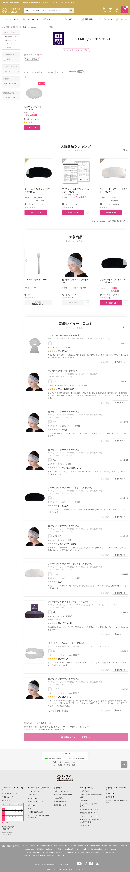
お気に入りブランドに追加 (77, 50)
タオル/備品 (60, 605)
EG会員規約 (84, 800)
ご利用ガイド (32, 795)
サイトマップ (84, 825)
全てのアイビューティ (10, 42)
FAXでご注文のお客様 (35, 812)
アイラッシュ (13, 19)
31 (6, 819)
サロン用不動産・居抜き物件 (115, 846)
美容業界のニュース (60, 852)
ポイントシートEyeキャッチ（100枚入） (66, 643)
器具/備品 (88, 19)
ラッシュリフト (32, 19)
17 (6, 814)
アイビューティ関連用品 (65, 374)
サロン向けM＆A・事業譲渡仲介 (35, 849)
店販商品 (9, 47)
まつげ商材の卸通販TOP (10, 27)
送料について (32, 805)
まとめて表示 (71, 71)
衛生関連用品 (61, 338)
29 (22, 817)
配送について (32, 808)
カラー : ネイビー (54, 619)
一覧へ (124, 150)
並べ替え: (27, 72)
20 (16, 814)
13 (16, 812)
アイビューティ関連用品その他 (90, 374)
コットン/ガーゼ (77, 338)
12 (12, 812)
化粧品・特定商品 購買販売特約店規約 (91, 796)
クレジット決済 (44, 852)
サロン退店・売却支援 (31, 855)
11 (9, 812)
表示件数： (51, 72)
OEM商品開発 (58, 798)
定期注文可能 (9, 97)
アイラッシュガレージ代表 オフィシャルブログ (50, 864)
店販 (70, 19)
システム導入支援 (30, 852)
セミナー (123, 19)
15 (22, 812)
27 (16, 817)
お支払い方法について (35, 801)
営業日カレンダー (8, 797)
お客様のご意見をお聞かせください (116, 801)
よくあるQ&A (65, 754)
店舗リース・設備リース (57, 849)
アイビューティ (9, 36)
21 (19, 814)
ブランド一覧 (108, 19)
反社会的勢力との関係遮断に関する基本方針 (90, 821)
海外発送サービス (60, 801)
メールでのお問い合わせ (76, 758)
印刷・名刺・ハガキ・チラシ (52, 855)
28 (19, 817)
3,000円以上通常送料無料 (11, 2)
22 (22, 814)
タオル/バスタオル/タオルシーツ (82, 605)
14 (19, 812)
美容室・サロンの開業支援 (77, 846)
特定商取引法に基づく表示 (89, 809)
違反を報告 (105, 362)
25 (9, 817)
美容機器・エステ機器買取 (102, 852)
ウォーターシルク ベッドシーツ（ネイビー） (68, 601)
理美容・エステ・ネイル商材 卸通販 (35, 846)
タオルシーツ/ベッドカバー (108, 605)
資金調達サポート (96, 846)
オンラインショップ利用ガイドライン (90, 805)
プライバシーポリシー (87, 816)
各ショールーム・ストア (10, 793)
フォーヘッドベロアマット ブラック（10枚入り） (70, 487)
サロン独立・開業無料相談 (63, 795)
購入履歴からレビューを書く (74, 737)
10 (6, 812)
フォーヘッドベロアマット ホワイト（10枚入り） (70, 563)
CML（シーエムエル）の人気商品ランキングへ (109, 221)
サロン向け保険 (91, 849)
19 (12, 814)
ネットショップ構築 (107, 849)
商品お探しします (60, 805)
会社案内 (109, 793)
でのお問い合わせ (53, 758)
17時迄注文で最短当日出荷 (31, 2)
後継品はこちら (37, 304)
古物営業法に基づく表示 (88, 813)
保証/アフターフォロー (62, 791)
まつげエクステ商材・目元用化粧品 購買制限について (38, 816)
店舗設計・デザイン (76, 849)
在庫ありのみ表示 (10, 84)
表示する (7, 71)
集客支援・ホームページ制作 (80, 852)
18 (9, 814)
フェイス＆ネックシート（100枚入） (65, 335)
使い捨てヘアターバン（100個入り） (65, 370)
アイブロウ (51, 19)
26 (12, 817)
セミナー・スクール (58, 846)
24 (6, 817)
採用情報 (109, 797)
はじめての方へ (33, 791)
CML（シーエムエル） (30, 27)
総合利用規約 (84, 791)
